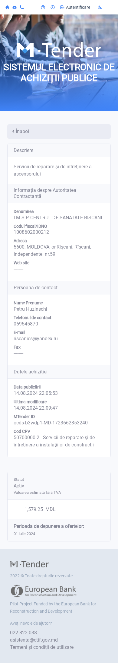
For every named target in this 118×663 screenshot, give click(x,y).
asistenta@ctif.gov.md (34, 640)
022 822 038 (23, 633)
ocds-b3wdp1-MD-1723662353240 (51, 423)
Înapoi (22, 131)
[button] (104, 7)
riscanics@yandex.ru (36, 338)
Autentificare (78, 7)
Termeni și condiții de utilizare (42, 647)
